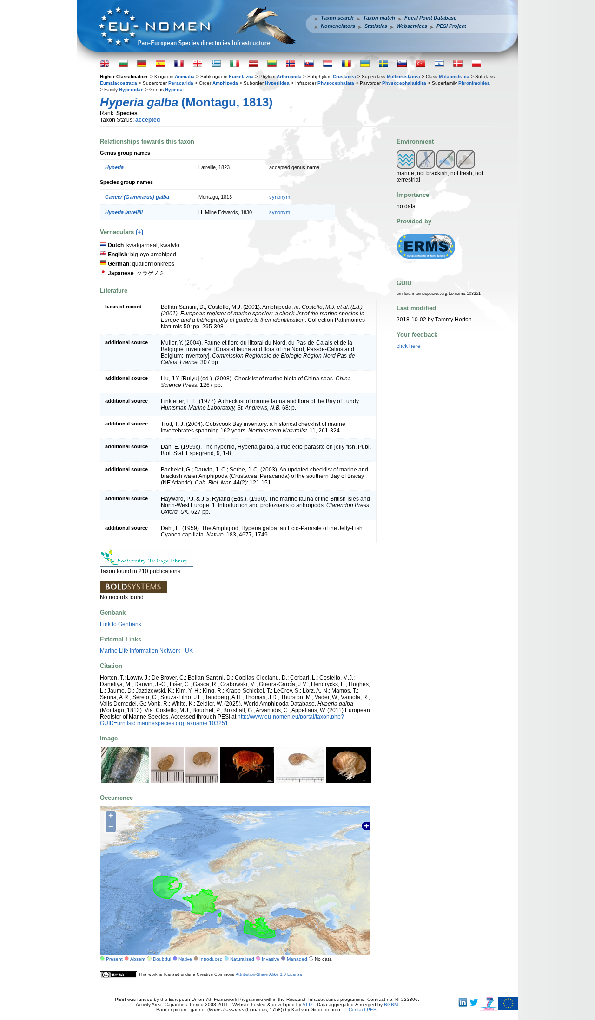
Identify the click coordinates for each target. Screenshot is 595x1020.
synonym (279, 197)
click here (409, 346)
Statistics (375, 26)
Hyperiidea (277, 82)
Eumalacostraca (118, 82)
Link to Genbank (120, 624)
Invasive (270, 958)
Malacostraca (454, 76)
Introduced (211, 958)
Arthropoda (289, 76)
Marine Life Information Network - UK (146, 650)
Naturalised (242, 958)
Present (114, 958)
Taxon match (379, 17)
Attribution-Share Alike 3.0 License (269, 974)
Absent (137, 958)
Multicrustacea (403, 76)
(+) (139, 232)
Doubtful (162, 958)
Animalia (185, 76)
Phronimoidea (474, 82)
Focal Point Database (430, 17)
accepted (147, 120)
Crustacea (344, 76)
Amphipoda (225, 82)
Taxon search (337, 17)
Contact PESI (363, 1009)
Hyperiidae (131, 89)
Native (185, 958)
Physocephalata (335, 82)
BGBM (391, 1004)
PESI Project (451, 26)
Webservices (412, 26)
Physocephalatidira (404, 82)
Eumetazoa (241, 76)
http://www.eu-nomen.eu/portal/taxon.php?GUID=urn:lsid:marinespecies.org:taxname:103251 (222, 719)
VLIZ (308, 1004)
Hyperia (174, 89)
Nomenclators (338, 26)
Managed (297, 958)
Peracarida (180, 82)
